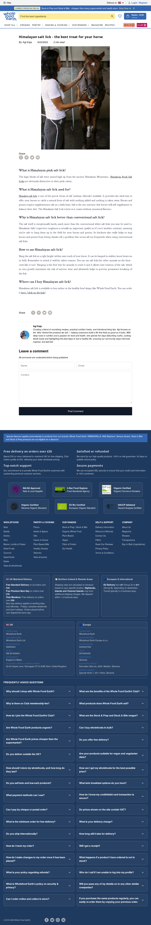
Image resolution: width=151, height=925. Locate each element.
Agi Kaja (27, 42)
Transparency (128, 539)
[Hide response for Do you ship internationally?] (69, 833)
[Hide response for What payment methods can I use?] (69, 795)
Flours (36, 527)
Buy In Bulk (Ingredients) (133, 544)
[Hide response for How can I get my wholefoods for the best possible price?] (143, 769)
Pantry (36, 25)
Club (140, 25)
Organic (25, 25)
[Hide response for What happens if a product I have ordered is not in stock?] (143, 859)
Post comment (75, 411)
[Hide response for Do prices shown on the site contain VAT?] (143, 809)
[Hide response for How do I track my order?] (69, 845)
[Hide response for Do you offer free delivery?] (143, 739)
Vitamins (37, 552)
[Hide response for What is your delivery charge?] (143, 821)
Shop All (9, 25)
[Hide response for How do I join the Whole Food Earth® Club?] (69, 715)
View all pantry (40, 557)
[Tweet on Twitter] (32, 157)
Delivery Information (104, 527)
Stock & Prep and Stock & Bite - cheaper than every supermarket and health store (71, 8)
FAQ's (98, 539)
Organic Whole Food (72, 531)
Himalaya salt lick (28, 196)
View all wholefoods (13, 565)
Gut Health (67, 548)
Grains (7, 535)
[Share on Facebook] (21, 157)
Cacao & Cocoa (40, 539)
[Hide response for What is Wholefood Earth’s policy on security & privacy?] (69, 885)
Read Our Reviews (104, 544)
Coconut (7, 552)
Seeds (6, 531)
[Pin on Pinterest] (26, 157)
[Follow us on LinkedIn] (63, 920)
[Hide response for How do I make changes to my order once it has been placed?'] (69, 859)
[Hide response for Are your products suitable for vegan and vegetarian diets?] (143, 755)
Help (9, 2)
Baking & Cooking (56, 25)
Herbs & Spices (40, 531)
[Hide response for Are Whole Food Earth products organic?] (69, 727)
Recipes (110, 25)
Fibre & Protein (69, 544)
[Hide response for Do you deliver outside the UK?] (69, 754)
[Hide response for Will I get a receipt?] (143, 845)
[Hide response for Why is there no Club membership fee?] (69, 703)
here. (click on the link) (33, 292)
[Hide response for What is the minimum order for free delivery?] (69, 821)
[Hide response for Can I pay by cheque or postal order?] (69, 809)
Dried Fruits (9, 548)
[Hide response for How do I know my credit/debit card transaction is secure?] (143, 796)
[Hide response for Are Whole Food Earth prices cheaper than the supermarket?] (69, 740)
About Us (126, 527)
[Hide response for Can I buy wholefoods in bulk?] (143, 727)
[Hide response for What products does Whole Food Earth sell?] (143, 703)
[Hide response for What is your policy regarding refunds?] (69, 872)
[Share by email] (38, 157)
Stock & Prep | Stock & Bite (74, 527)
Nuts (6, 527)
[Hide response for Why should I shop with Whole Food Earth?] (69, 691)
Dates (6, 561)
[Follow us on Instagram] (58, 920)
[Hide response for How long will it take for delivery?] (143, 833)
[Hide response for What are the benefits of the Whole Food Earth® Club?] (143, 691)
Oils (35, 535)
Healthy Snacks (40, 548)
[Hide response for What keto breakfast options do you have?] (143, 783)
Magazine (97, 25)
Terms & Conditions (104, 552)
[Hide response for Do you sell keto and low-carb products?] (69, 783)
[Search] (112, 16)
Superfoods (9, 557)
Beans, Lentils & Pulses (14, 544)
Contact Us (100, 535)
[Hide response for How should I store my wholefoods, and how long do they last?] (69, 769)
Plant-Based (68, 535)
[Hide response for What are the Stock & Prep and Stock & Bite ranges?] (143, 715)
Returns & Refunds (104, 531)
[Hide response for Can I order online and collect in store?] (69, 899)
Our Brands (79, 25)
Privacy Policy (101, 548)
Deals (127, 25)
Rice (6, 539)
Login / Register (139, 2)
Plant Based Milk (41, 544)
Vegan (65, 539)
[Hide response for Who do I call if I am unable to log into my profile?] (143, 872)
